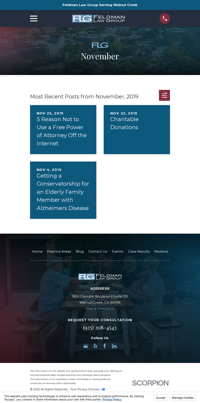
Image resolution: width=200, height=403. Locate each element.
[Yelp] (95, 346)
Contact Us (97, 251)
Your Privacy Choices (85, 389)
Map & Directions (100, 308)
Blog (80, 251)
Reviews (161, 251)
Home (37, 251)
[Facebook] (104, 346)
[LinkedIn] (114, 346)
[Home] (98, 18)
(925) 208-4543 (100, 327)
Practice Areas (59, 251)
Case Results (139, 251)
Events (117, 251)
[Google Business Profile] (85, 346)
